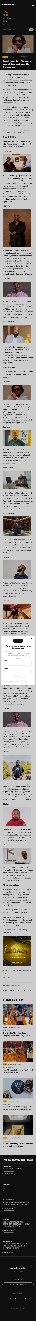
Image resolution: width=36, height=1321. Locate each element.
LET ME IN (18, 677)
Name (6, 668)
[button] (31, 639)
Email (6, 660)
